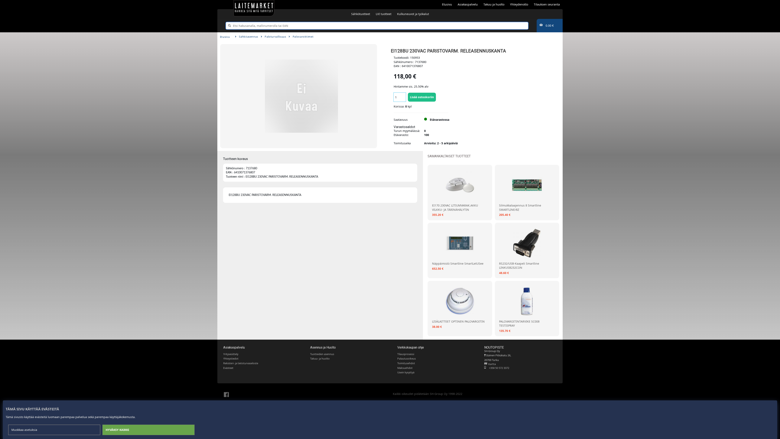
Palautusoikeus (406, 358)
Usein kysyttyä (405, 372)
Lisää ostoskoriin (422, 97)
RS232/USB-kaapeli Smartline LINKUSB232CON (519, 265)
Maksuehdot (405, 368)
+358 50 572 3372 (497, 368)
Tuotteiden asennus (322, 354)
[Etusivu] (254, 8)
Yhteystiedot (230, 358)
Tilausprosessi (405, 354)
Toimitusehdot (406, 363)
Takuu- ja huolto (320, 358)
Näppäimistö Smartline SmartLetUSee (457, 263)
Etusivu (225, 37)
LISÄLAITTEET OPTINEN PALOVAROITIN (458, 321)
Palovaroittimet (303, 36)
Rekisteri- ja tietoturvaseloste (240, 363)
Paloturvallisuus (275, 36)
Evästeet (228, 368)
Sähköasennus (248, 36)
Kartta (491, 364)
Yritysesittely (230, 354)
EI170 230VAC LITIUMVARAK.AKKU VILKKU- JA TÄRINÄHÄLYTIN (455, 207)
